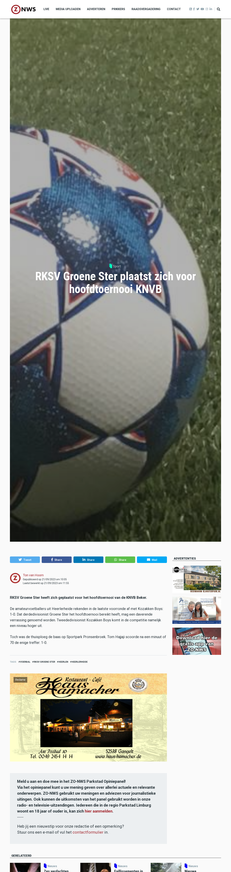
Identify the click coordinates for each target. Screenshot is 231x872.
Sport (117, 266)
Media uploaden (68, 9)
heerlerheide (80, 661)
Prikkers (118, 9)
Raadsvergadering (146, 9)
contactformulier (88, 832)
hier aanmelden (98, 811)
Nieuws (52, 866)
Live (46, 9)
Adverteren (96, 9)
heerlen (63, 661)
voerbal (25, 661)
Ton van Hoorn (33, 575)
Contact (174, 9)
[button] (25, 559)
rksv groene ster (44, 661)
